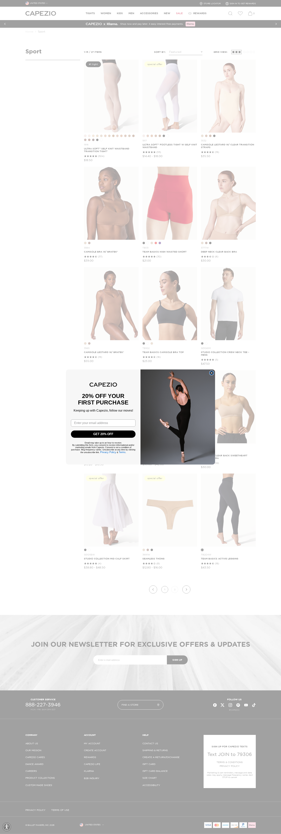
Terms (122, 452)
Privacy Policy (108, 452)
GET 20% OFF (103, 434)
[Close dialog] (212, 373)
